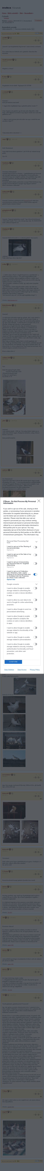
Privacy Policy (35, 670)
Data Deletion (9, 670)
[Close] (39, 501)
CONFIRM (13, 662)
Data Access (22, 670)
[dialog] (22, 585)
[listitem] (22, 541)
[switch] (35, 547)
